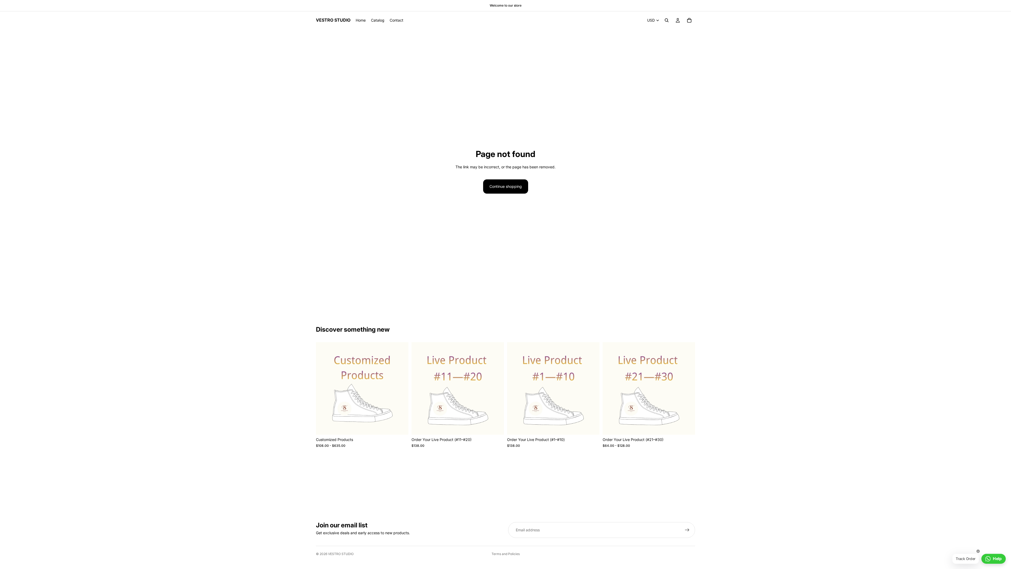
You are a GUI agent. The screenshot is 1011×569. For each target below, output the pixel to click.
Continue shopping (505, 186)
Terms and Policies (506, 554)
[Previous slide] (419, 388)
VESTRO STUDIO (341, 554)
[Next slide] (496, 388)
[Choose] (400, 426)
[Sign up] (687, 530)
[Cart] (689, 20)
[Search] (666, 20)
